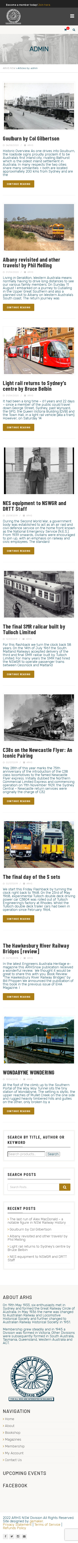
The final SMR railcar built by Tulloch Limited (34, 629)
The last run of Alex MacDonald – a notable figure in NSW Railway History (37, 1220)
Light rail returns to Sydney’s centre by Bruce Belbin (34, 385)
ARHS (30, 145)
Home (9, 1419)
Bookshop (12, 1432)
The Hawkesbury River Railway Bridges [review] (36, 948)
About (9, 1426)
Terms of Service (47, 1525)
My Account (14, 1453)
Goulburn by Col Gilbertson (31, 138)
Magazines (13, 1439)
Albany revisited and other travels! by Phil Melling (31, 262)
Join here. (44, 4)
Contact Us (13, 1460)
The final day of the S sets (31, 876)
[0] (64, 29)
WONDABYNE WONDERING (29, 1072)
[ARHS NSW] (13, 16)
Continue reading (18, 183)
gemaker (36, 1521)
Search (53, 1154)
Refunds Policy (14, 1528)
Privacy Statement (17, 1525)
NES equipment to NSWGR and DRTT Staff (34, 505)
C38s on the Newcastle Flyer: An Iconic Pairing (37, 752)
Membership (15, 1446)
